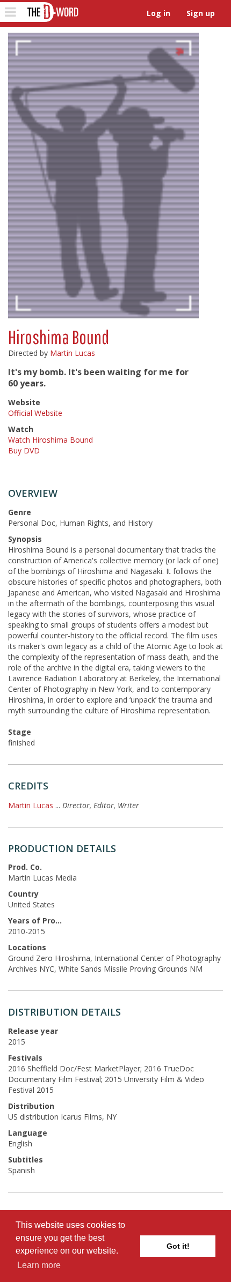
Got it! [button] (178, 1246)
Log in (158, 13)
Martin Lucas (72, 353)
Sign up (200, 13)
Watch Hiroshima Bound (50, 440)
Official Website (35, 413)
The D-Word (51, 12)
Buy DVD (24, 450)
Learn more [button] (39, 1265)
